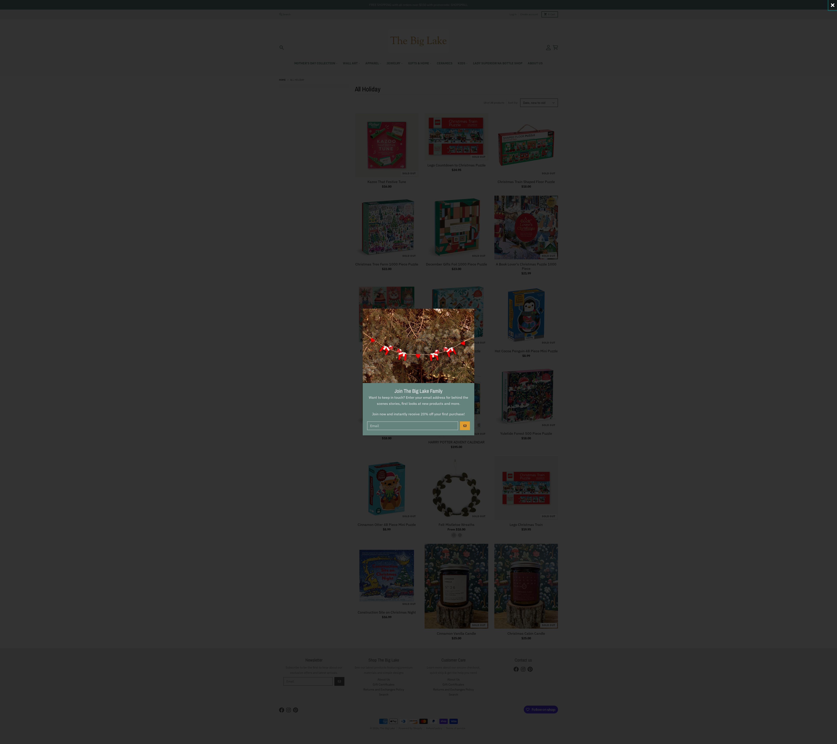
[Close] (832, 5)
